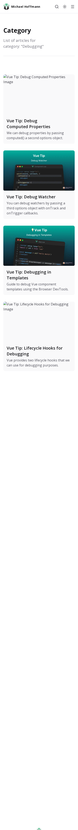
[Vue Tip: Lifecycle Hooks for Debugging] (39, 336)
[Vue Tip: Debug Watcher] (39, 184)
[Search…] (56, 6)
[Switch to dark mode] (64, 6)
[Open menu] (72, 6)
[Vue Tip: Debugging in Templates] (39, 260)
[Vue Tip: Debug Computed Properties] (39, 109)
